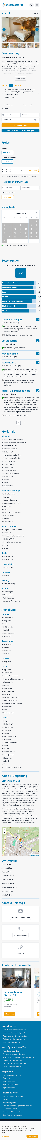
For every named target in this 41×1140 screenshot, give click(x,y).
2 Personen (7, 120)
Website (20, 953)
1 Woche (6, 161)
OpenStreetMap (34, 855)
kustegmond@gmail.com (20, 917)
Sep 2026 (6, 153)
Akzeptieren (32, 1136)
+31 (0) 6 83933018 (20, 935)
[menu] (37, 5)
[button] (20, 840)
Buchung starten (20, 125)
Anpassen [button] (5, 1136)
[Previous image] (4, 29)
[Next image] (37, 29)
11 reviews (17, 85)
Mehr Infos (33, 170)
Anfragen (7, 197)
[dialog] (20, 1131)
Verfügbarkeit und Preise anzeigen (20, 131)
